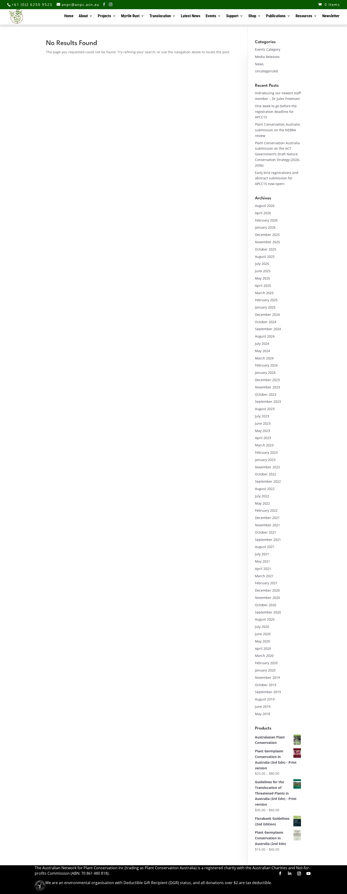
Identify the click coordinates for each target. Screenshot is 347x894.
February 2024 (266, 365)
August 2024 (265, 336)
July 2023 (262, 416)
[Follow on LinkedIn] (289, 873)
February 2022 (266, 510)
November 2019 (267, 677)
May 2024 (262, 351)
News (259, 64)
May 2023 (262, 430)
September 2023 (268, 401)
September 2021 (268, 539)
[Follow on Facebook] (280, 873)
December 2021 (267, 517)
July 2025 (262, 263)
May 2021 (262, 561)
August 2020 (265, 619)
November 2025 (267, 242)
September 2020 (268, 612)
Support (232, 16)
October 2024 (265, 322)
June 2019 (263, 706)
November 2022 (267, 467)
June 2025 (263, 271)
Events (211, 16)
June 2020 (263, 634)
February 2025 (266, 300)
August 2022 (265, 488)
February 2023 (266, 452)
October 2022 (265, 474)
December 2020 (267, 590)
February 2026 (266, 220)
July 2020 (262, 626)
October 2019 (265, 685)
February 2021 (266, 583)
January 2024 (265, 372)
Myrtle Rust (130, 16)
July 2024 (262, 343)
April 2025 (263, 285)
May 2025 (262, 278)
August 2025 (265, 256)
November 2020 (267, 597)
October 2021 (265, 532)
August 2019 (265, 699)
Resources (304, 16)
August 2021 (265, 546)
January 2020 (265, 670)
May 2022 (262, 503)
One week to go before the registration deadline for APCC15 (276, 111)
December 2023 (267, 380)
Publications (276, 16)
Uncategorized (266, 71)
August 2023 (265, 409)
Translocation (160, 16)
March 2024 (264, 358)
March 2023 (264, 445)
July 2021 (262, 554)
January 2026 (265, 227)
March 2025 (264, 293)
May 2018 (262, 714)
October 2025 (265, 249)
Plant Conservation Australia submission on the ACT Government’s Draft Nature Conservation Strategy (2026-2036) (277, 154)
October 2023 (265, 394)
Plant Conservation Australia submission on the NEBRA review (277, 130)
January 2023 (265, 459)
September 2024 (268, 329)
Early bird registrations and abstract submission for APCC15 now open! (276, 178)
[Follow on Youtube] (308, 873)
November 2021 (267, 525)
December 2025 (267, 234)
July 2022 (262, 496)
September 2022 (268, 481)
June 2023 (263, 423)
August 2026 (265, 205)
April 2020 (263, 648)
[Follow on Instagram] (299, 873)
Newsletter (330, 16)
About (83, 16)
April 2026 (263, 213)
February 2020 (266, 663)
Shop (252, 16)
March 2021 (264, 576)
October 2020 (265, 605)
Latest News (190, 16)
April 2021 (263, 568)
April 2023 (263, 438)
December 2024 (267, 314)
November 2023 (267, 387)
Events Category (267, 49)
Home (68, 16)
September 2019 (268, 692)
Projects (104, 16)
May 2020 (262, 641)
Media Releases (267, 56)
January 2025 (265, 307)
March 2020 (264, 655)
